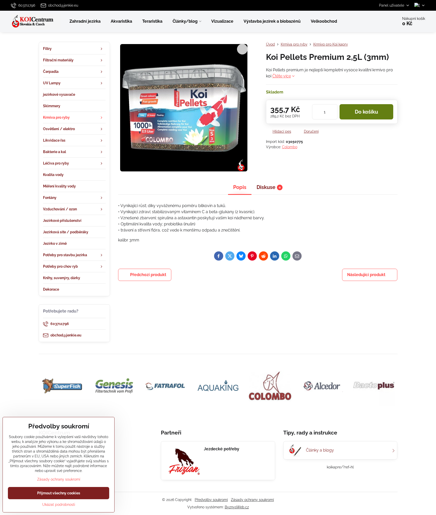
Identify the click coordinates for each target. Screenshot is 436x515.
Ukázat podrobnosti (58, 505)
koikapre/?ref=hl (340, 467)
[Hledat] (380, 21)
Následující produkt (366, 274)
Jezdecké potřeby (221, 448)
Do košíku (366, 112)
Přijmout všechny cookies (58, 493)
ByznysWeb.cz (237, 507)
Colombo (289, 147)
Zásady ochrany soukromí (252, 500)
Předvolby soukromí (211, 500)
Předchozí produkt (148, 274)
